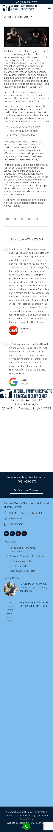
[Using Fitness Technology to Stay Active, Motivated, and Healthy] (26, 589)
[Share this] (14, 219)
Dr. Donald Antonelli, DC (21, 561)
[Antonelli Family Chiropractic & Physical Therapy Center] (20, 8)
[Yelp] (24, 533)
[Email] (6, 533)
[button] (49, 7)
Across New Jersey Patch (22, 571)
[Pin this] (36, 219)
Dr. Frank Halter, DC (19, 566)
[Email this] (7, 219)
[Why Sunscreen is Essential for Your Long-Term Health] (26, 702)
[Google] (18, 533)
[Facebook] (12, 533)
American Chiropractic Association (26, 556)
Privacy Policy (26, 819)
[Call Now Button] (26, 826)
